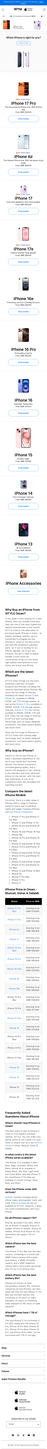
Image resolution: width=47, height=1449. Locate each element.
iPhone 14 (14, 1067)
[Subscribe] (38, 1424)
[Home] (17, 9)
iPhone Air (10, 698)
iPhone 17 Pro (23, 704)
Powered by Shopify (31, 1445)
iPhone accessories (20, 1203)
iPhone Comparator (23, 812)
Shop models (23, 119)
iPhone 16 (14, 979)
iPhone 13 (14, 1077)
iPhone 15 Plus (14, 1018)
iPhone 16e (14, 989)
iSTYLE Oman (19, 1445)
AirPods (9, 1197)
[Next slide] (45, 25)
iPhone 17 (29, 695)
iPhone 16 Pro (14, 959)
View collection (23, 591)
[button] (3, 10)
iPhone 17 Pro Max (23, 710)
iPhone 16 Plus (14, 969)
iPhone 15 (14, 1028)
